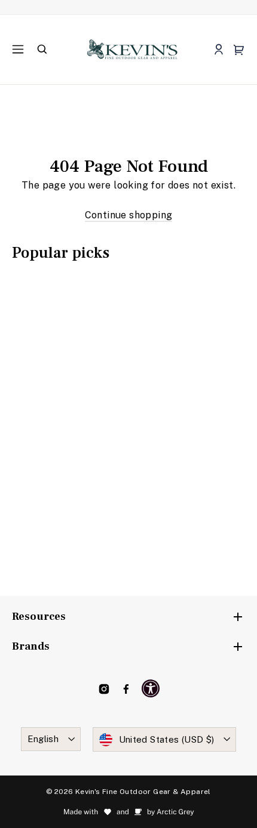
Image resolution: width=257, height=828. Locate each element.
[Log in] (218, 50)
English (43, 739)
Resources (39, 616)
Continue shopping (129, 215)
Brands (31, 646)
